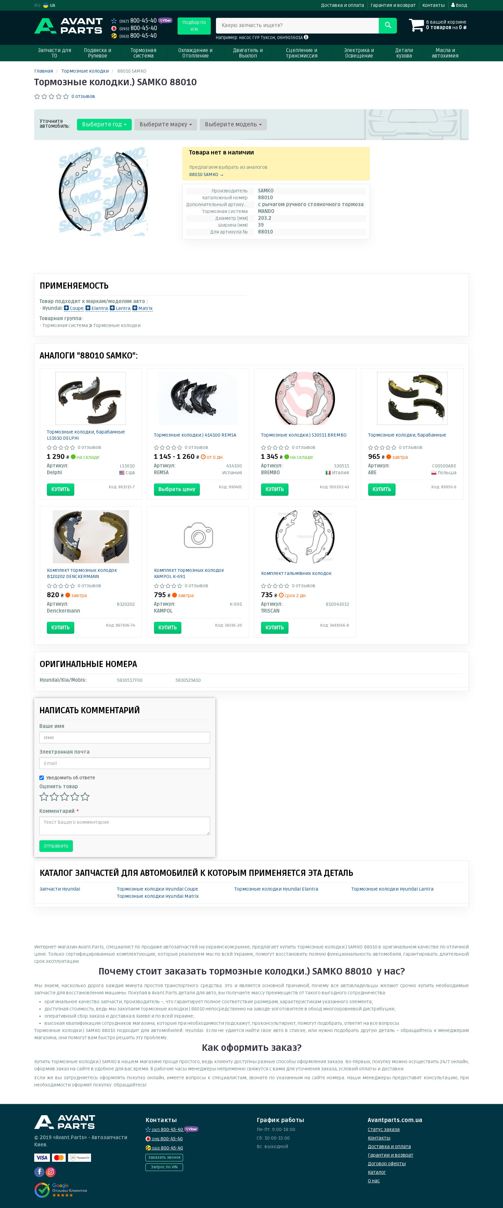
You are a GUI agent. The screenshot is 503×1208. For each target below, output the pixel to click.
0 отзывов (83, 96)
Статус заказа (384, 1129)
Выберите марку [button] (164, 124)
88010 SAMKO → (206, 174)
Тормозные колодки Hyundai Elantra (276, 889)
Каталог (377, 1172)
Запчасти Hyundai (60, 889)
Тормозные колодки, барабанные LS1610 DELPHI (86, 435)
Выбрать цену (176, 489)
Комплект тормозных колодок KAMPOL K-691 (189, 573)
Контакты (433, 5)
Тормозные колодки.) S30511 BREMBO (304, 435)
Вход (461, 5)
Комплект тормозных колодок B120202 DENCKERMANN (82, 573)
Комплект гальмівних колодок (296, 573)
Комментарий (58, 811)
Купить (60, 489)
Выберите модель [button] (231, 124)
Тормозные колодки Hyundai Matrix (158, 896)
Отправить (56, 846)
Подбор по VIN (194, 26)
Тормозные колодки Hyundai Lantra (392, 889)
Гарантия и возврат (393, 5)
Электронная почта (64, 752)
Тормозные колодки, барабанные (407, 435)
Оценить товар (58, 787)
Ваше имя (51, 726)
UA (52, 5)
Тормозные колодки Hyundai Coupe (157, 889)
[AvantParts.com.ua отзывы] (60, 1190)
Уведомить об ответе (70, 778)
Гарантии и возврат (390, 1155)
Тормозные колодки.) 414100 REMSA (195, 435)
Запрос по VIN (164, 1167)
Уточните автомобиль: (55, 123)
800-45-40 (138, 20)
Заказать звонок (164, 1157)
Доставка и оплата (342, 5)
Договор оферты (387, 1164)
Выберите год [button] (102, 124)
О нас (374, 1181)
